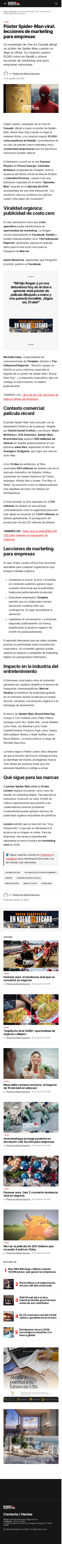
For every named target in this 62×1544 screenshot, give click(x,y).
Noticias (13, 11)
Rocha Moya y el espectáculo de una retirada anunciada (37, 1284)
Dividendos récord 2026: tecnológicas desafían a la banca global (35, 1332)
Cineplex (8, 878)
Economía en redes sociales (29, 878)
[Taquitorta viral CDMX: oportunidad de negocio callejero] (31, 1009)
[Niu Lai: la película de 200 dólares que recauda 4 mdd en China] (31, 1225)
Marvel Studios (30, 883)
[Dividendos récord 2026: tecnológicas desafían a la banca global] (8, 1332)
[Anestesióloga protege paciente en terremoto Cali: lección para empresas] (31, 1117)
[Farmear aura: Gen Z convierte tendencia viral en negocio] (31, 1171)
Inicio (5, 11)
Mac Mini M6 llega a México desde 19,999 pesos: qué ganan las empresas (32, 1270)
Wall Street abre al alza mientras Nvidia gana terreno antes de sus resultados (37, 1300)
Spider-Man (46, 883)
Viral (6, 22)
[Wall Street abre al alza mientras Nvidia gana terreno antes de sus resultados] (8, 1300)
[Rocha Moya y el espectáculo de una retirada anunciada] (8, 1284)
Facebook (46, 854)
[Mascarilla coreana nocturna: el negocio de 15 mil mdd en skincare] (31, 1063)
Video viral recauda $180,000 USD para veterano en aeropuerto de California (30, 535)
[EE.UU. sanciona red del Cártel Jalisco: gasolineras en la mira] (8, 1316)
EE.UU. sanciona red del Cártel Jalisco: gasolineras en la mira (38, 1316)
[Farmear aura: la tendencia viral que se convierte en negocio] (31, 955)
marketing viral (12, 883)
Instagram (11, 858)
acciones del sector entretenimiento (41, 872)
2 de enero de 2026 (12, 872)
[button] (5, 3)
